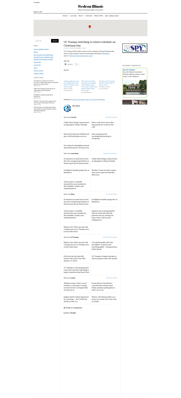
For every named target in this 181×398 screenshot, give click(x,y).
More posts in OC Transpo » (110, 237)
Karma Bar (89, 16)
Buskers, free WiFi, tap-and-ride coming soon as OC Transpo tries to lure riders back (76, 229)
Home (65, 16)
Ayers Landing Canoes (112, 16)
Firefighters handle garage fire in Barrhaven (43, 95)
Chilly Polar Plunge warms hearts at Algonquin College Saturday (44, 89)
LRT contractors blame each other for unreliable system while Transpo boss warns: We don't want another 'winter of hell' (89, 84)
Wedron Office (98, 16)
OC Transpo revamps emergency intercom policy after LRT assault (104, 257)
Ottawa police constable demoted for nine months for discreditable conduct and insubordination (45, 108)
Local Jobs (73, 16)
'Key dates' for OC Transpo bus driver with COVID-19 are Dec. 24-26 (107, 83)
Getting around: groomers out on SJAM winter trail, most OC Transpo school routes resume (71, 84)
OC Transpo (94, 100)
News (80, 16)
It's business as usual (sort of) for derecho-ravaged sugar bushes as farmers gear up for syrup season (46, 82)
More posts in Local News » (110, 153)
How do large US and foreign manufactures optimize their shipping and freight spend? (43, 57)
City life (74, 100)
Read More (106, 53)
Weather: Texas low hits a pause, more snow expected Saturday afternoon (45, 102)
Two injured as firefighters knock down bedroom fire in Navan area (76, 146)
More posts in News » (111, 194)
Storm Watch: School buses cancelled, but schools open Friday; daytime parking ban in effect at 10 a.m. (103, 286)
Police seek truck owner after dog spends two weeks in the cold (103, 124)
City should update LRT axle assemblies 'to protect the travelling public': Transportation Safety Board (104, 245)
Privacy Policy (38, 71)
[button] (90, 27)
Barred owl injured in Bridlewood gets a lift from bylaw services (76, 135)
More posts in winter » (111, 278)
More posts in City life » (111, 117)
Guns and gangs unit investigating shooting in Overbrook (101, 136)
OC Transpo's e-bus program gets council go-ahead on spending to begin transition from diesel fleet (76, 269)
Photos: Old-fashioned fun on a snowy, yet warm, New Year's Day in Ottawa (104, 299)
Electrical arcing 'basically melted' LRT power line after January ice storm (75, 258)
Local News (81, 100)
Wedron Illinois (90, 6)
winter (103, 100)
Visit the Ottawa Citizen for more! (81, 56)
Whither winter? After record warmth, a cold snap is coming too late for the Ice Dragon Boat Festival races (76, 286)
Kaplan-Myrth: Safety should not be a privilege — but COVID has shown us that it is (76, 299)
